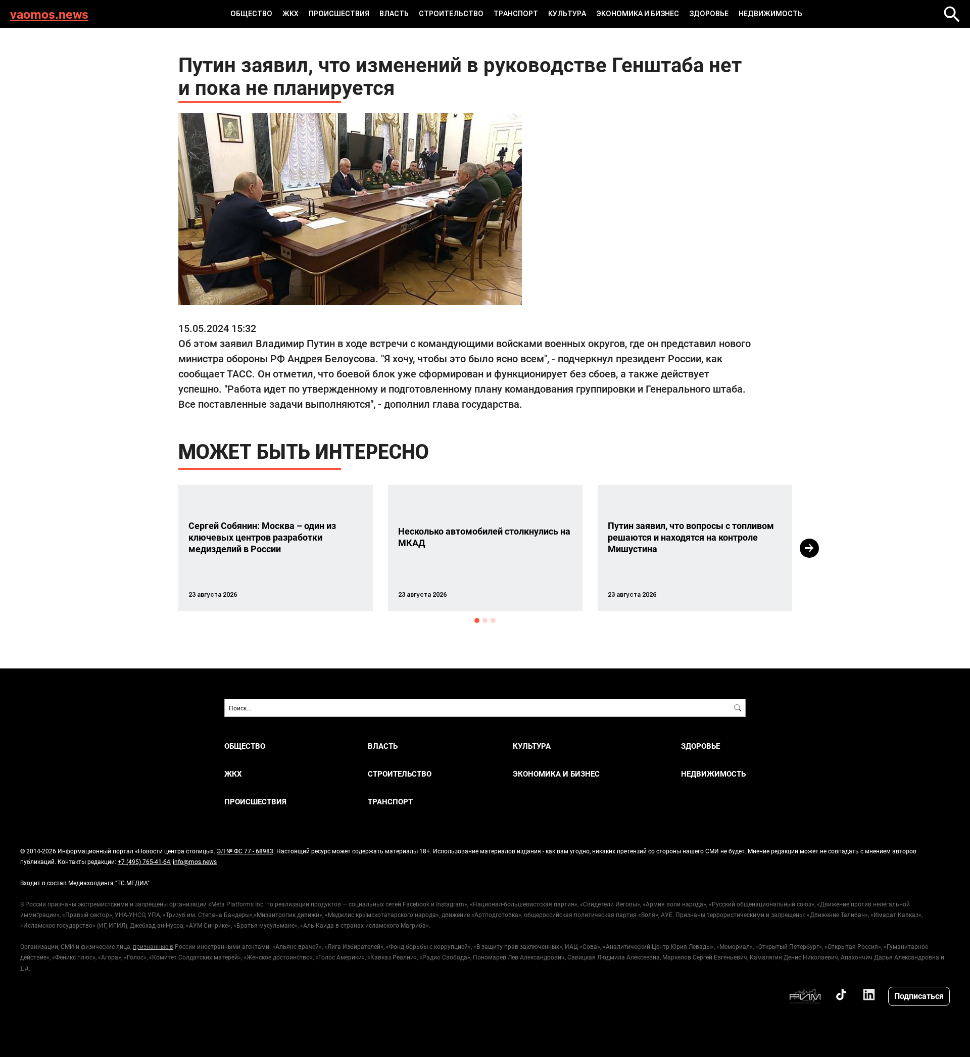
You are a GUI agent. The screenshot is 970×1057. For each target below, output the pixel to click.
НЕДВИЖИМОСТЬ (770, 14)
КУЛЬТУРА (567, 14)
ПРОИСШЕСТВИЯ (339, 14)
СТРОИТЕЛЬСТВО (451, 14)
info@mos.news (195, 861)
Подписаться (919, 995)
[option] (275, 548)
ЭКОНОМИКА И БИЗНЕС (637, 14)
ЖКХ (290, 14)
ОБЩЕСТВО (251, 14)
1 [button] (476, 620)
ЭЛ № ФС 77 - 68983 (245, 851)
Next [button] (809, 548)
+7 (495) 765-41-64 (144, 861)
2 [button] (485, 620)
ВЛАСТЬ (394, 14)
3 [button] (493, 620)
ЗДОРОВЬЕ (709, 14)
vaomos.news (49, 14)
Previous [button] (160, 548)
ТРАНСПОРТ (516, 14)
